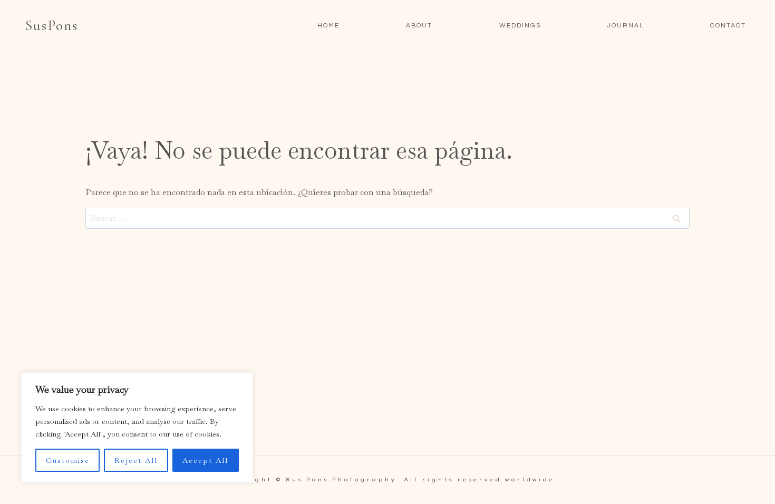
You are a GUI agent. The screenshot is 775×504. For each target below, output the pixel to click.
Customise (68, 460)
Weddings (520, 25)
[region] (137, 427)
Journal (625, 25)
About (419, 25)
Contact (728, 25)
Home (328, 25)
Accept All (205, 460)
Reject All (136, 460)
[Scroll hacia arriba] (766, 490)
